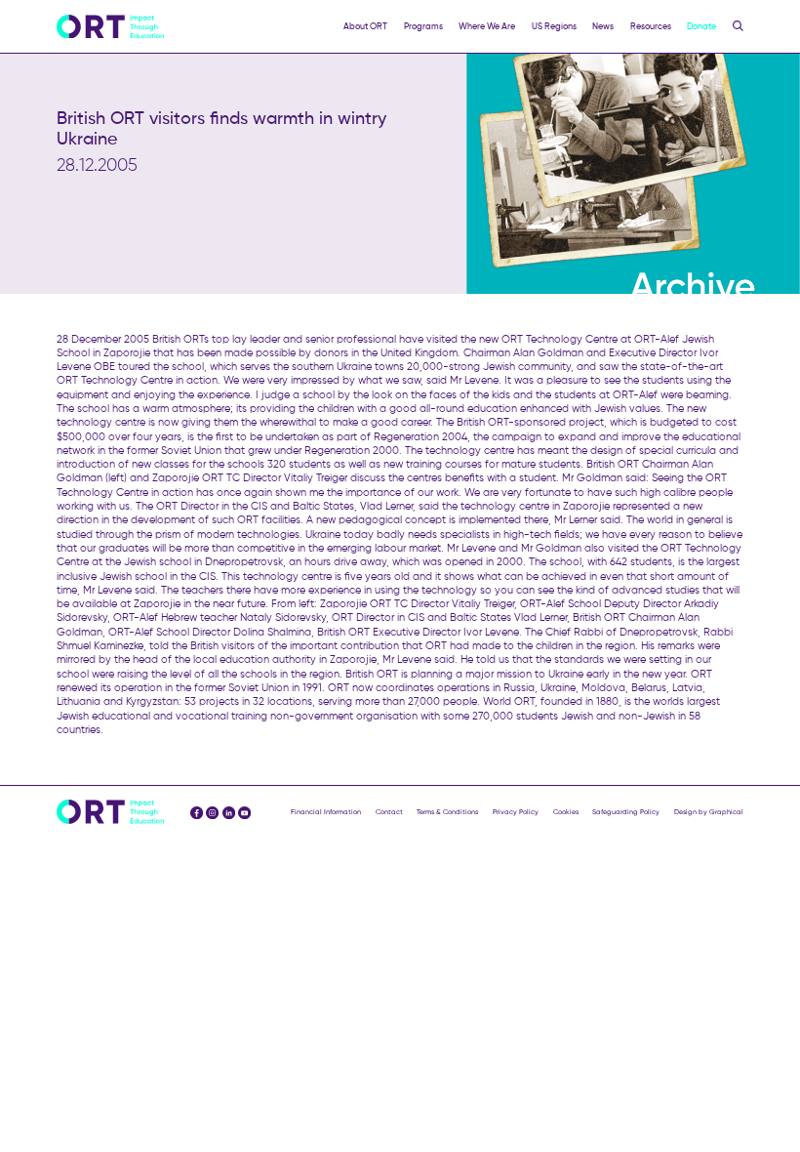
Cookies (566, 811)
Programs (423, 26)
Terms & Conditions (447, 811)
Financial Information (326, 811)
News (603, 26)
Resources (650, 26)
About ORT (365, 26)
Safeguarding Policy (626, 811)
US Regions (554, 26)
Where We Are (487, 26)
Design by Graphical (708, 811)
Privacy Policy (516, 811)
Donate (701, 26)
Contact (389, 811)
